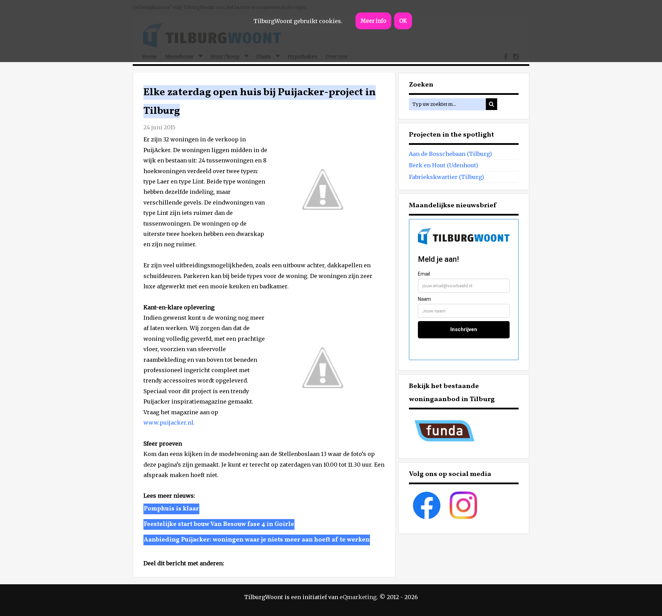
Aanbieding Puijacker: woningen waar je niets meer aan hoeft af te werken (257, 540)
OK (403, 21)
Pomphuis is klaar (171, 509)
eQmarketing (358, 597)
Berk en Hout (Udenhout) (443, 165)
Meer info (373, 21)
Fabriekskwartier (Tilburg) (446, 176)
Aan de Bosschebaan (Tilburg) (450, 153)
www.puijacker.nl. (169, 422)
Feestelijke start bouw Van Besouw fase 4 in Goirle (219, 524)
